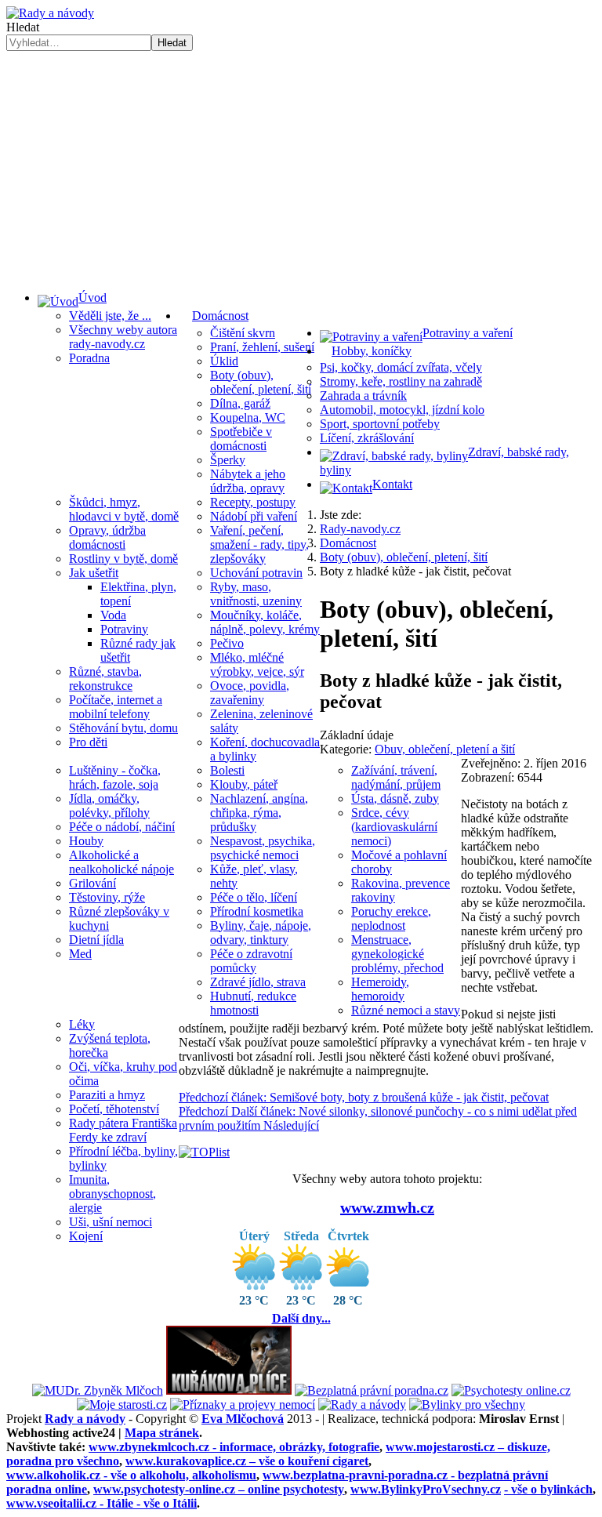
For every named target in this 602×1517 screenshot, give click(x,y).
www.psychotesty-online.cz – (218, 1489)
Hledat (22, 27)
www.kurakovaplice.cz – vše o (246, 1461)
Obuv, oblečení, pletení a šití (445, 749)
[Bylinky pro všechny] (467, 1404)
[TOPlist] (204, 1152)
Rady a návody (85, 1418)
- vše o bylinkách (548, 1489)
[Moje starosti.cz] (122, 1404)
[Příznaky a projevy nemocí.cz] (242, 1404)
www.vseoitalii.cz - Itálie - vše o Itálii (101, 1503)
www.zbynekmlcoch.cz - (234, 1446)
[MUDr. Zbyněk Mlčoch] (97, 1390)
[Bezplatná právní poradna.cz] (371, 1390)
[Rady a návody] (362, 1404)
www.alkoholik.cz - (131, 1475)
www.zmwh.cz (387, 1207)
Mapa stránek (162, 1432)
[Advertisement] (301, 168)
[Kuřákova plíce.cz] (229, 1390)
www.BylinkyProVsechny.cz (425, 1489)
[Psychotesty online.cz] (511, 1390)
